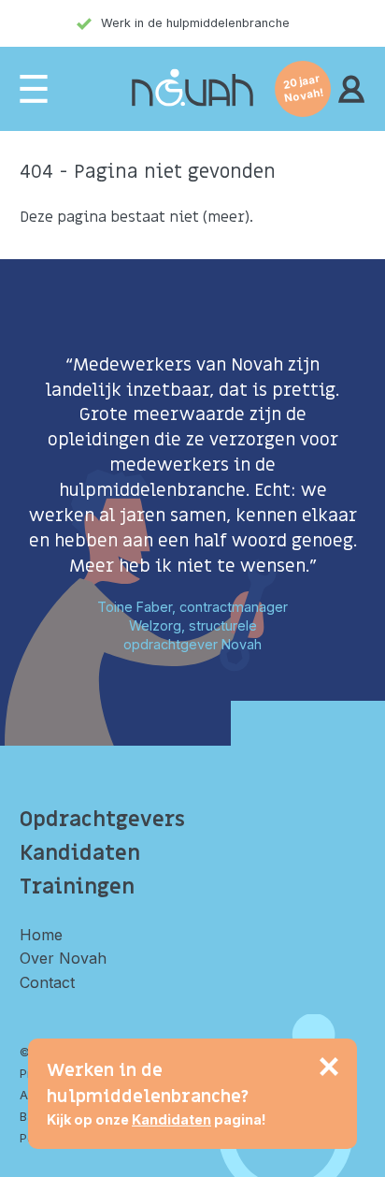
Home (41, 934)
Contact (47, 982)
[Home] (192, 88)
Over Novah (63, 958)
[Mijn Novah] (351, 89)
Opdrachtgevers (102, 820)
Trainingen (77, 887)
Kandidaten (80, 853)
